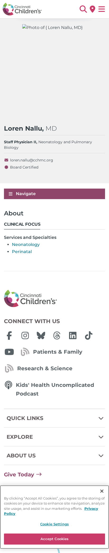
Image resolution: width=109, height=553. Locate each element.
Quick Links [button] (25, 418)
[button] (83, 9)
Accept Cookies (54, 539)
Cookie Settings (54, 524)
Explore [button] (20, 437)
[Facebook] (9, 335)
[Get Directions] (92, 9)
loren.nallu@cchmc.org (31, 160)
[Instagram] (25, 335)
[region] (54, 517)
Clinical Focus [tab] (22, 224)
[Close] (102, 491)
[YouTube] (9, 352)
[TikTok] (88, 335)
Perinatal (22, 251)
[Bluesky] (41, 335)
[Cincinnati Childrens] (54, 299)
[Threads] (57, 335)
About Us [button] (21, 455)
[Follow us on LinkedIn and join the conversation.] (72, 335)
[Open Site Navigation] (101, 9)
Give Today (19, 474)
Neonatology (26, 244)
